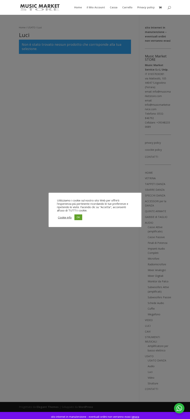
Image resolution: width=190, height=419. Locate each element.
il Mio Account (96, 7)
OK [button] (78, 217)
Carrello (127, 7)
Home (78, 7)
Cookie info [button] (65, 217)
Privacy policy (146, 7)
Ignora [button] (135, 416)
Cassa (113, 7)
